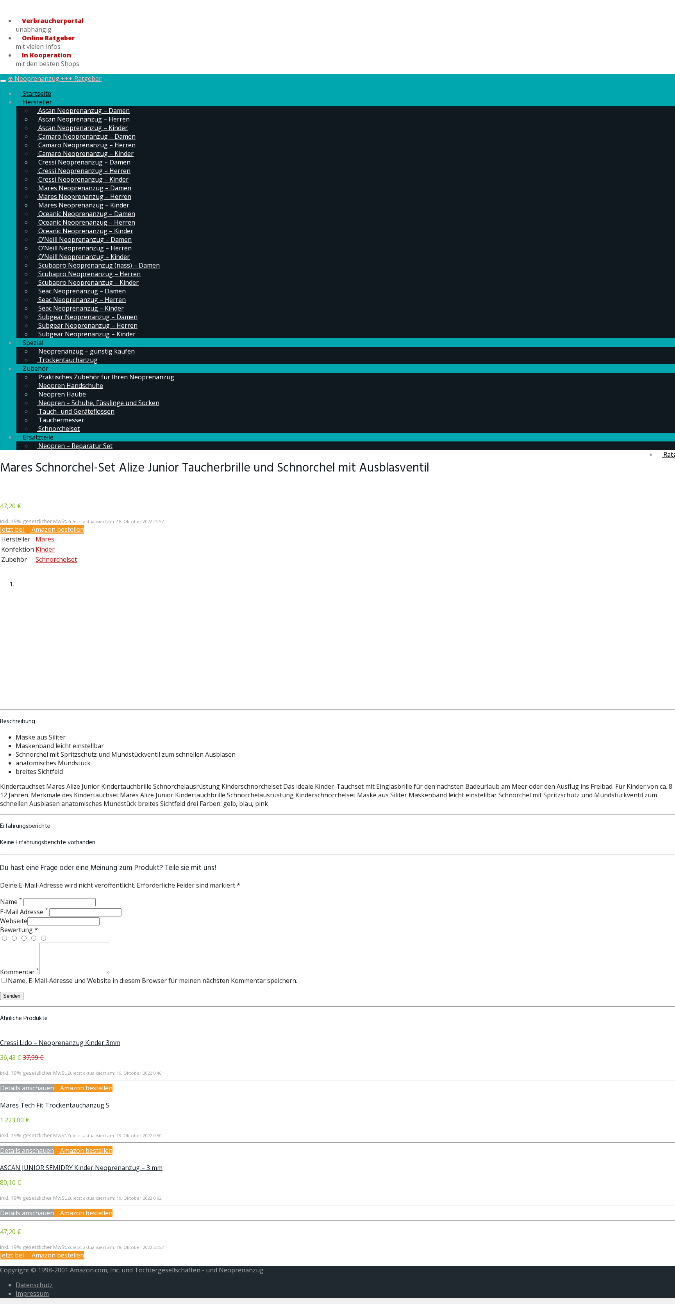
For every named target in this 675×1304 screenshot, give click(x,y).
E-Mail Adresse (24, 911)
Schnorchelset (58, 428)
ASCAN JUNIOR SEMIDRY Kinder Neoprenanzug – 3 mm (81, 1167)
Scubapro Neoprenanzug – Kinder (88, 282)
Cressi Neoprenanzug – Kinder (83, 179)
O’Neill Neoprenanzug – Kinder (83, 256)
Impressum (32, 1293)
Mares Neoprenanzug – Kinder (83, 205)
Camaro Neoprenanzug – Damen (86, 136)
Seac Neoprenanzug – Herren (81, 299)
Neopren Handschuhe (70, 385)
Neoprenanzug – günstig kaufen (86, 351)
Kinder (45, 549)
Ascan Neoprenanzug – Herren (83, 119)
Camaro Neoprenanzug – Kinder (85, 153)
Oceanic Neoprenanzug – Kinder (85, 231)
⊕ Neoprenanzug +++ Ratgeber (55, 78)
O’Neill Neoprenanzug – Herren (84, 248)
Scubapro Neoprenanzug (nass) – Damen (98, 265)
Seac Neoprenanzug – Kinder (80, 308)
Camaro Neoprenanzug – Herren (86, 145)
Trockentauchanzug (67, 359)
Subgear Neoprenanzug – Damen (87, 317)
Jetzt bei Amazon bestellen (42, 529)
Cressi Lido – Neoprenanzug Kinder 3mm (60, 1042)
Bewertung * (19, 929)
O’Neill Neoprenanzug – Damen (84, 239)
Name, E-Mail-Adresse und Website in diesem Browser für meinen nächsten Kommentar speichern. (152, 980)
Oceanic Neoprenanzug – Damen (86, 213)
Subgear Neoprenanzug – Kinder (86, 334)
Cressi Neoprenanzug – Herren (83, 170)
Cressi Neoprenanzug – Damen (83, 162)
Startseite (36, 93)
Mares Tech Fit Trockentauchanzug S (54, 1105)
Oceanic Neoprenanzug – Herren (86, 222)
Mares (45, 539)
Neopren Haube (61, 394)
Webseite (13, 920)
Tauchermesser (60, 420)
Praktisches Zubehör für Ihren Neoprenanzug (105, 377)
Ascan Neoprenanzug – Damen (83, 110)
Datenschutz (34, 1285)
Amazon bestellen (85, 1088)
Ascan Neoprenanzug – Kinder (82, 127)
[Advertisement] (337, 651)
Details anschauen (27, 1088)
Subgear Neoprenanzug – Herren (87, 325)
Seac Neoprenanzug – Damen (81, 291)
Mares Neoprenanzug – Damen (84, 188)
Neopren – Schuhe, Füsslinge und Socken (98, 402)
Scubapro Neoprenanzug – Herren (89, 274)
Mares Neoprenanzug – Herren (84, 196)
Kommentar (19, 972)
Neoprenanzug (241, 1270)
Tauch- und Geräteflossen (75, 411)
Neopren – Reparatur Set (74, 445)
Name (11, 901)
